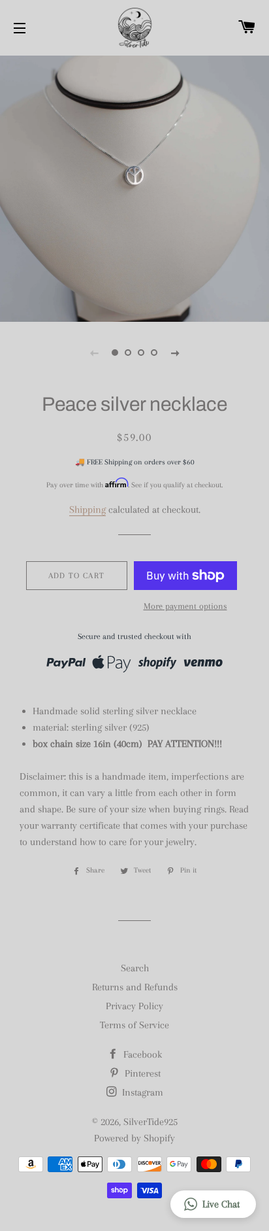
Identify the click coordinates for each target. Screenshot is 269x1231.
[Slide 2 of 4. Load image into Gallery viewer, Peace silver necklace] (127, 352)
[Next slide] (175, 352)
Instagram (141, 1092)
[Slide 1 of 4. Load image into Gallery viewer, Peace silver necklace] (114, 352)
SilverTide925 (150, 1122)
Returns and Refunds (135, 987)
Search (135, 968)
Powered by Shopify (134, 1138)
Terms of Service (134, 1025)
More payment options (185, 606)
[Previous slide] (94, 352)
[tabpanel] (134, 187)
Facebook (141, 1054)
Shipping (87, 509)
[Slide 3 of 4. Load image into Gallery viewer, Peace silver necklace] (141, 352)
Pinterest (141, 1073)
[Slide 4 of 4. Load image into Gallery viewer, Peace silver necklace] (154, 352)
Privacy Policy (134, 1006)
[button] (213, 1204)
